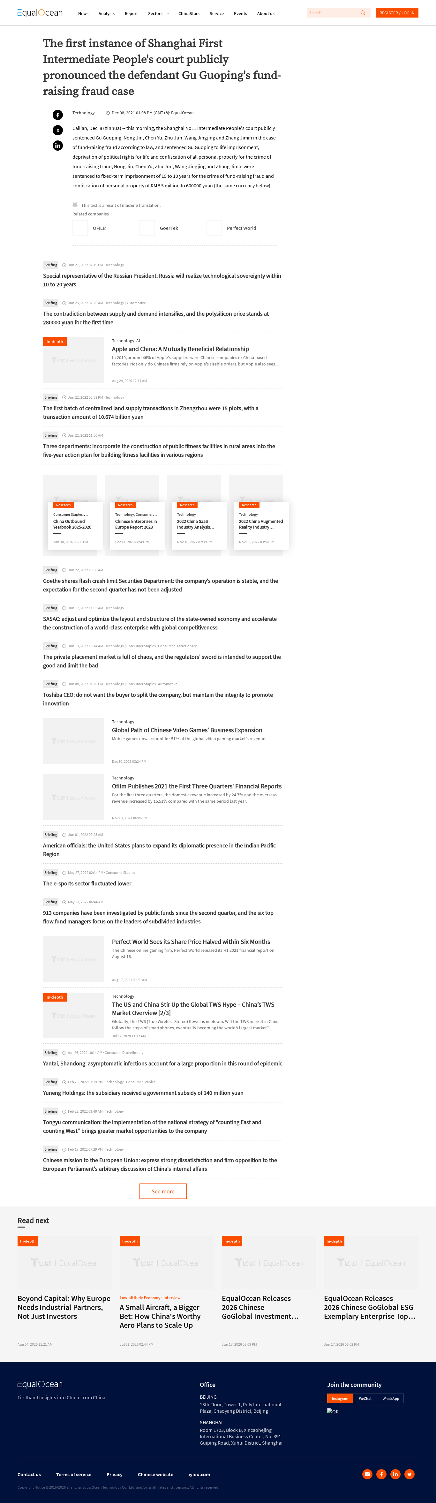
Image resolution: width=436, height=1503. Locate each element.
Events (240, 13)
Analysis (107, 13)
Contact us (29, 1474)
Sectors (155, 13)
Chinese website (155, 1474)
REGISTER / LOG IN (397, 13)
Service (217, 13)
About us (265, 13)
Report (131, 13)
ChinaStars (188, 13)
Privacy (115, 1474)
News (83, 13)
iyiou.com (199, 1474)
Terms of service (73, 1474)
